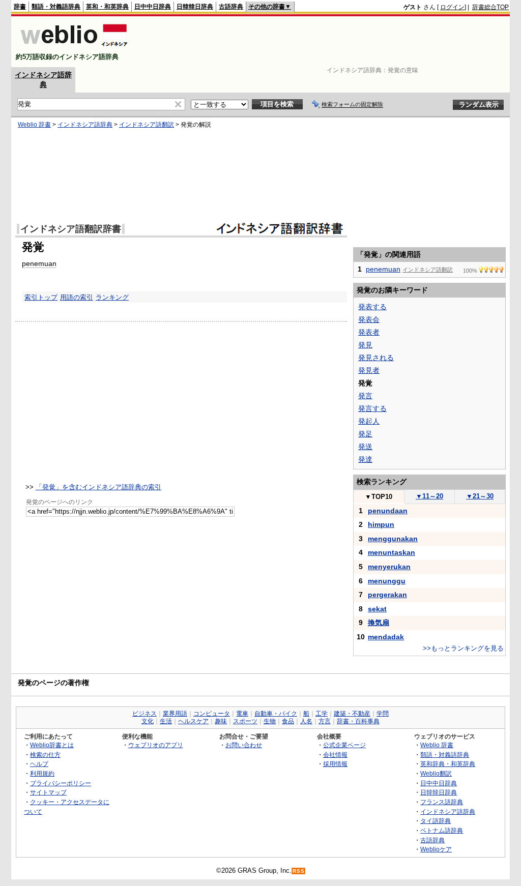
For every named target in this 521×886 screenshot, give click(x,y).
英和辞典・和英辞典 (447, 763)
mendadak (386, 637)
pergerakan (387, 594)
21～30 (480, 496)
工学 (321, 714)
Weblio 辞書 (34, 125)
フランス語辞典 (441, 802)
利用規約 (42, 773)
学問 (383, 714)
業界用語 (175, 714)
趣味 (221, 721)
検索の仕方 (45, 754)
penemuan (39, 263)
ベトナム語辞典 (441, 830)
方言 (325, 721)
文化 (147, 721)
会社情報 (335, 754)
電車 (242, 714)
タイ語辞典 (435, 820)
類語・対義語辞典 (56, 7)
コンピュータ (211, 714)
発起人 (369, 421)
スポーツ (245, 721)
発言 (365, 396)
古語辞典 (231, 7)
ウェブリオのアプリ (155, 745)
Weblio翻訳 (436, 773)
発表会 (369, 319)
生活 (166, 721)
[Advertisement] (323, 42)
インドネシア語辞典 (84, 125)
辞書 (20, 7)
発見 (365, 345)
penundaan (388, 511)
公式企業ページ (344, 745)
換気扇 (378, 622)
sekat (377, 609)
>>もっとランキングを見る (463, 648)
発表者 (369, 332)
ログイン (452, 7)
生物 (270, 721)
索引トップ (40, 297)
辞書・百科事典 (358, 721)
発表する (372, 307)
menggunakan (393, 539)
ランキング (112, 297)
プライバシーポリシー (60, 783)
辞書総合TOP (490, 7)
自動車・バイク (275, 714)
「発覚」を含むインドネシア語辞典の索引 (98, 487)
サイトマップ (48, 792)
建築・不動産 (352, 714)
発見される (376, 357)
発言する (372, 408)
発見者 (369, 370)
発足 (365, 434)
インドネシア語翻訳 (146, 125)
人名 (306, 721)
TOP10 (378, 496)
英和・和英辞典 (107, 7)
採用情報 (335, 763)
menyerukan (389, 567)
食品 (288, 721)
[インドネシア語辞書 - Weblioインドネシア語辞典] (73, 48)
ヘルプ (39, 763)
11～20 (429, 496)
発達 (365, 459)
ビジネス (144, 714)
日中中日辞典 (152, 7)
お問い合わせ (243, 745)
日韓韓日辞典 (195, 7)
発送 (365, 446)
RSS (299, 871)
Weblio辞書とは (52, 745)
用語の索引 (76, 297)
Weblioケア (436, 849)
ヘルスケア (193, 721)
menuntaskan (391, 552)
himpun (381, 524)
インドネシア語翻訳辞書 (70, 229)
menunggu (387, 581)
